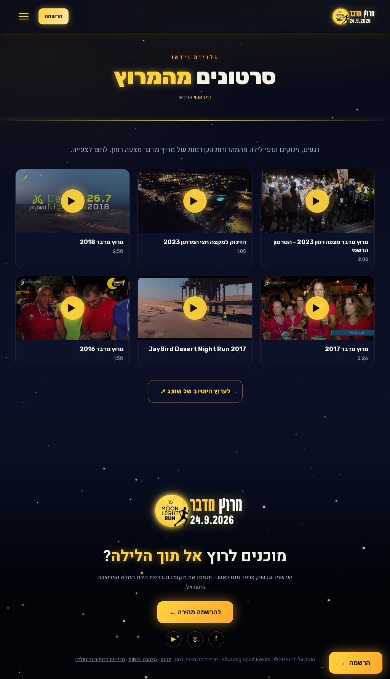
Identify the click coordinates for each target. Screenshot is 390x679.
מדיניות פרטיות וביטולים (100, 659)
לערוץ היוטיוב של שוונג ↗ (195, 391)
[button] (24, 16)
